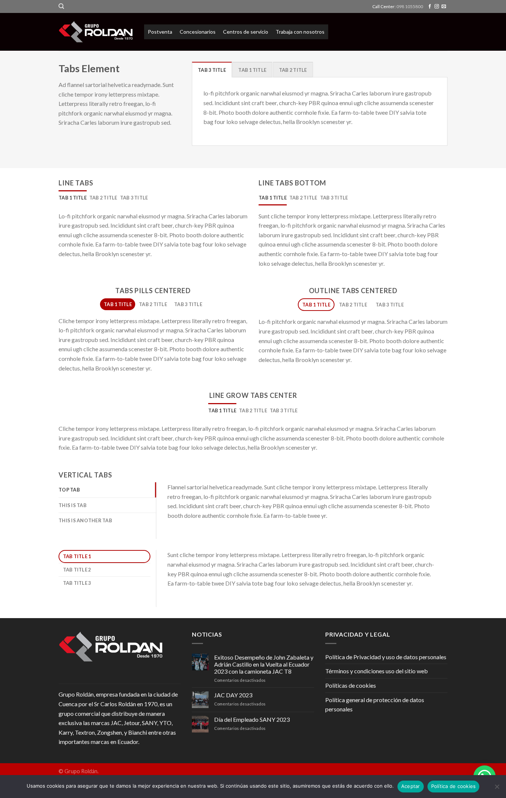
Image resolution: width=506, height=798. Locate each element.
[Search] (61, 6)
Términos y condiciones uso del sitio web (376, 670)
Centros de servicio (245, 31)
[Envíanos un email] (444, 6)
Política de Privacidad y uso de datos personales (385, 656)
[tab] (212, 69)
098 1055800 (409, 6)
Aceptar (410, 786)
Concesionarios (198, 31)
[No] (496, 789)
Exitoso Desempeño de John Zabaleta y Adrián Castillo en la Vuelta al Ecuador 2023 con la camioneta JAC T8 (263, 664)
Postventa (160, 31)
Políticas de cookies (350, 685)
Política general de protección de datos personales (374, 704)
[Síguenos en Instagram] (437, 6)
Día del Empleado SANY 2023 (252, 719)
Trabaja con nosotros (300, 31)
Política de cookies (453, 786)
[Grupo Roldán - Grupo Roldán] (96, 32)
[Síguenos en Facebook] (429, 6)
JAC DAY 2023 (233, 694)
